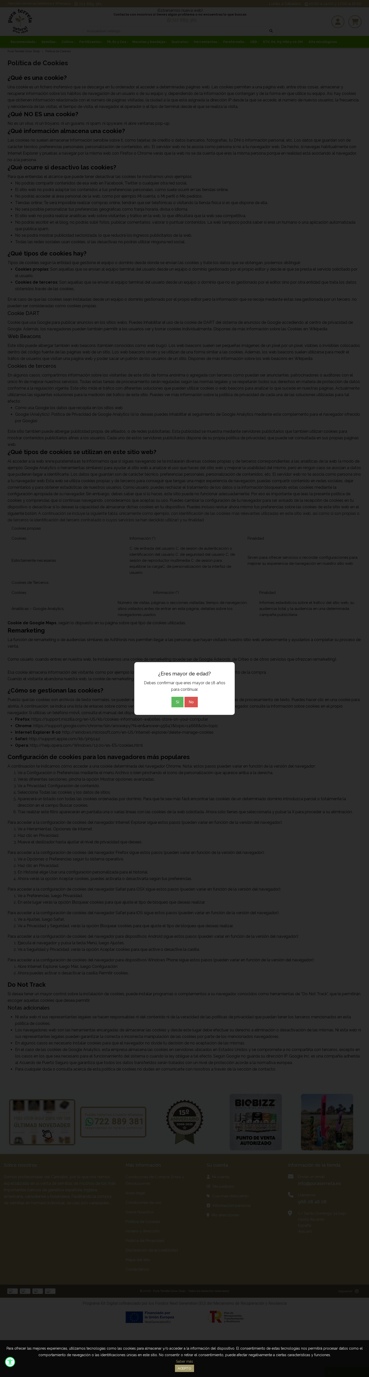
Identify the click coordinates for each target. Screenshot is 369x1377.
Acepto (184, 1368)
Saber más (184, 1361)
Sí (177, 702)
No (191, 702)
